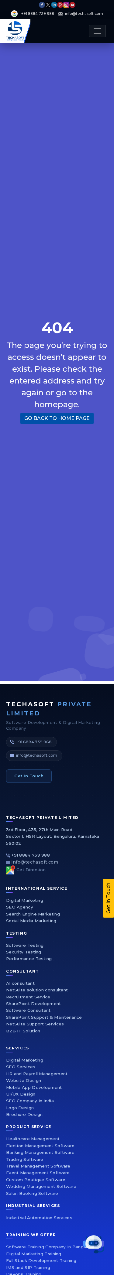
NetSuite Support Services (35, 1023)
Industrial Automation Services (39, 1217)
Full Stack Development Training (41, 1260)
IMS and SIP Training (28, 1267)
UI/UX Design (21, 1094)
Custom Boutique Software (35, 1179)
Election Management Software (40, 1145)
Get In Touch (28, 775)
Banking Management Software (40, 1152)
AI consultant (20, 983)
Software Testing (25, 945)
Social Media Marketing (31, 920)
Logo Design (20, 1107)
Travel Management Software (38, 1166)
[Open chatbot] (93, 1244)
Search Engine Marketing (33, 914)
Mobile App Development (34, 1087)
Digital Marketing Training (33, 1253)
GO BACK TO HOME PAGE (57, 418)
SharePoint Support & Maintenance (44, 1017)
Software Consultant (28, 1010)
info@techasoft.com (36, 755)
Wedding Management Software (41, 1186)
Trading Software (24, 1159)
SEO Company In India (30, 1100)
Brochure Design (24, 1114)
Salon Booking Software (32, 1193)
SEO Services (21, 1066)
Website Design (23, 1080)
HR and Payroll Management (37, 1073)
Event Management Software (38, 1172)
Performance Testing (29, 958)
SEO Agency (19, 907)
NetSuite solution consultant (37, 989)
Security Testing (23, 951)
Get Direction (31, 869)
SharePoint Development (33, 1003)
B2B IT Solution (23, 1030)
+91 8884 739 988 (34, 742)
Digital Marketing (24, 900)
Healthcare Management (33, 1138)
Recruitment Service (28, 996)
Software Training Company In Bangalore (50, 1246)
